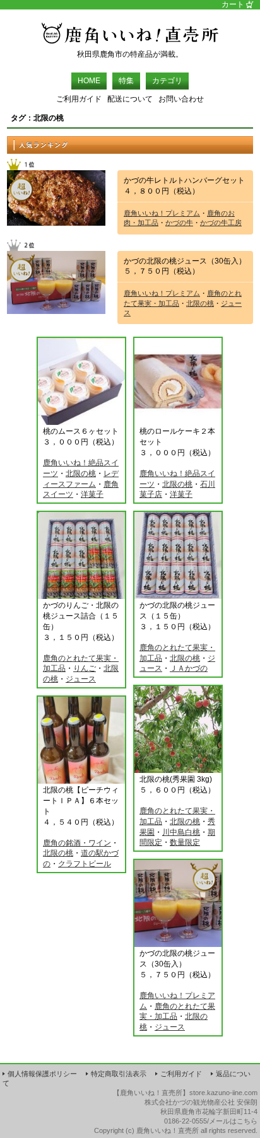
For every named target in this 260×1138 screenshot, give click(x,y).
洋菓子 (92, 494)
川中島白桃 (181, 832)
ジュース (81, 679)
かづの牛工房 (221, 222)
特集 (126, 80)
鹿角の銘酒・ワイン (77, 843)
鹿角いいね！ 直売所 (130, 29)
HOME (89, 80)
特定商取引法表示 (118, 1073)
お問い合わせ (181, 99)
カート (233, 5)
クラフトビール (84, 863)
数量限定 (185, 842)
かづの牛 (179, 222)
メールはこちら (233, 1121)
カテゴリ (167, 80)
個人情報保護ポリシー (42, 1073)
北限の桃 (200, 303)
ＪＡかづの (189, 668)
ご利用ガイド (79, 99)
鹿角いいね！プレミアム (162, 213)
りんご (84, 668)
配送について (130, 99)
